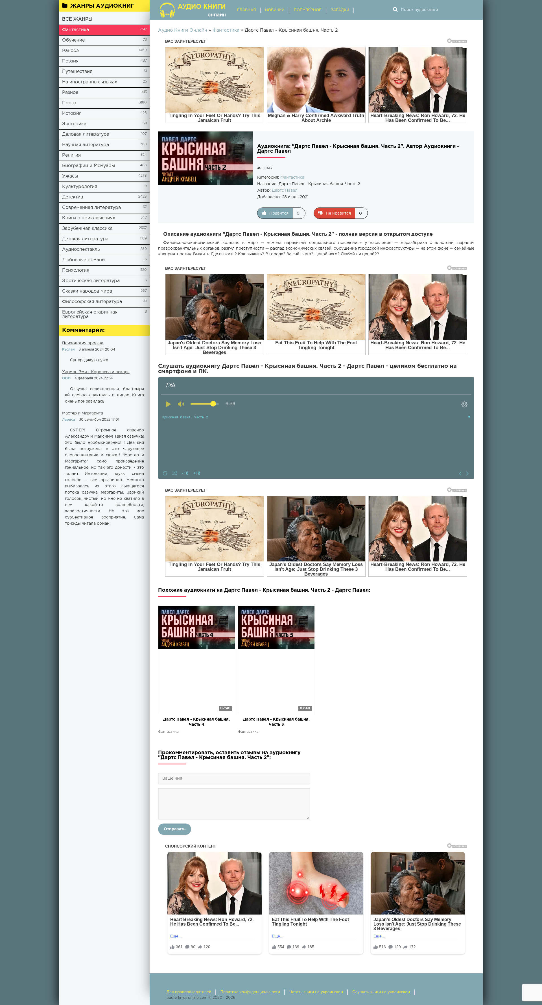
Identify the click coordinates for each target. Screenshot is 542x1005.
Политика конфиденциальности (250, 992)
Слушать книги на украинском (381, 992)
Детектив (72, 197)
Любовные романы (83, 260)
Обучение (73, 40)
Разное (70, 92)
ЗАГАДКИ (340, 10)
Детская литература (85, 239)
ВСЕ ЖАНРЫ (77, 19)
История (72, 113)
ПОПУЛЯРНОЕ (308, 10)
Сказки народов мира (87, 291)
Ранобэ (70, 51)
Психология (75, 270)
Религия (71, 155)
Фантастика (75, 30)
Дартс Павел (285, 190)
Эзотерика (74, 124)
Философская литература (92, 302)
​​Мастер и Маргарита (82, 413)
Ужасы (70, 176)
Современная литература (91, 208)
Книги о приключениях (88, 218)
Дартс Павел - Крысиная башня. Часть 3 (276, 722)
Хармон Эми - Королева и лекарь (96, 372)
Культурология (79, 187)
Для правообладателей (189, 992)
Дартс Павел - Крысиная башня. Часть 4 (196, 722)
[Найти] (395, 10)
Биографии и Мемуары (88, 166)
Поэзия (70, 61)
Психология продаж (82, 343)
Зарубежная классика (87, 228)
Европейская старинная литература (89, 314)
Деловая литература (85, 134)
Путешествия (77, 72)
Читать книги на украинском (316, 992)
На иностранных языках (89, 82)
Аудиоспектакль (81, 249)
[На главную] (193, 10)
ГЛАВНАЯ (246, 10)
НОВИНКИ (275, 10)
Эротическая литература (91, 281)
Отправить (174, 829)
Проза (69, 103)
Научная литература (85, 145)
